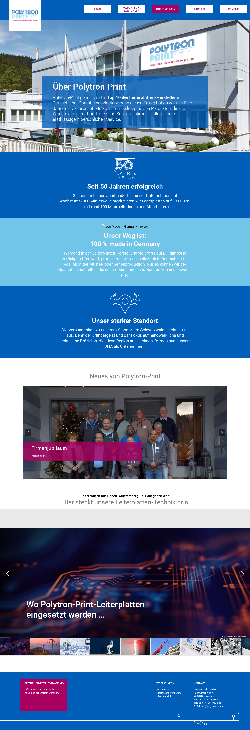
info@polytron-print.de (213, 706)
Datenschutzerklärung (170, 693)
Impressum (164, 689)
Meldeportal (164, 696)
